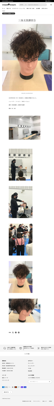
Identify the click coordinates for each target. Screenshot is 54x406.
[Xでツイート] (12, 332)
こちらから (11, 1)
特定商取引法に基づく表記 (26, 401)
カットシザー (31, 363)
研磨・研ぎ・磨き (30, 8)
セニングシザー (31, 365)
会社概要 (38, 8)
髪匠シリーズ (5, 377)
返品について (45, 401)
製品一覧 (9, 8)
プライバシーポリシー (36, 401)
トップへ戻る (27, 353)
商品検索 (30, 371)
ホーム (3, 8)
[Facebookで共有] (15, 332)
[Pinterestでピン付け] (18, 332)
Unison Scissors (7, 398)
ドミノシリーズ (5, 380)
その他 (29, 368)
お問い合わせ (44, 8)
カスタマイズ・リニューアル (18, 8)
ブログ (3, 11)
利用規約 (50, 401)
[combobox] (33, 4)
